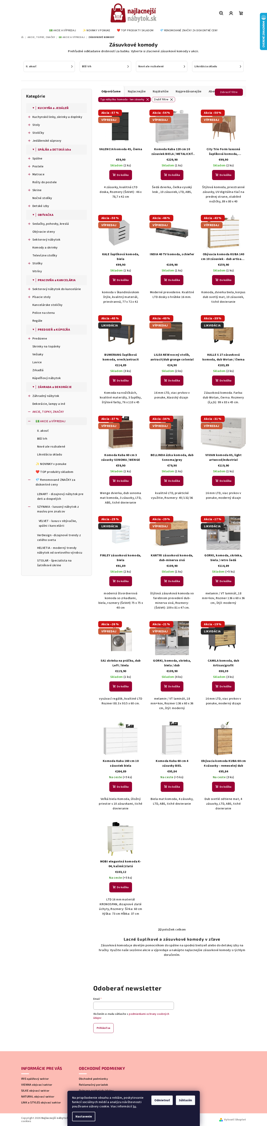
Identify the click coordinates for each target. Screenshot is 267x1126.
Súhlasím (185, 1100)
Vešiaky (37, 354)
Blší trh (42, 438)
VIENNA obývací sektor (36, 1084)
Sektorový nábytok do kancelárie (56, 289)
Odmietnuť (162, 1100)
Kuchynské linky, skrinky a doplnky (57, 117)
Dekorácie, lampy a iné (48, 404)
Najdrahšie (161, 91)
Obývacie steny (43, 232)
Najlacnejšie (137, 91)
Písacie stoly (41, 297)
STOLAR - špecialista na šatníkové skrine (54, 562)
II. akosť (43, 431)
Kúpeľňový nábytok (46, 378)
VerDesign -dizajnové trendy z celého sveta (59, 537)
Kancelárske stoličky (47, 305)
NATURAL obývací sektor (38, 1096)
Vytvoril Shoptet (235, 1120)
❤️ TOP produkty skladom (55, 472)
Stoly (36, 125)
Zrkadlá (38, 370)
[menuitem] (62, 30)
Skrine (37, 190)
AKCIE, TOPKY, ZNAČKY (48, 412)
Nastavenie (83, 1116)
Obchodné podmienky (93, 1078)
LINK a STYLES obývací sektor (41, 1102)
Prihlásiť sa (103, 1028)
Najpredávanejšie (188, 91)
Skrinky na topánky (46, 346)
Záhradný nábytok (45, 396)
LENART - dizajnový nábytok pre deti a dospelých (60, 496)
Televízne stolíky (44, 255)
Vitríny (37, 271)
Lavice (37, 362)
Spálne (37, 158)
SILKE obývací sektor (35, 1090)
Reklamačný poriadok (93, 1084)
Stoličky (38, 133)
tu (134, 1106)
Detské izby (40, 206)
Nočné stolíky (42, 198)
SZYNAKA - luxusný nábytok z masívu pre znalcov (58, 509)
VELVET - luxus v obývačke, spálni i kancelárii (58, 523)
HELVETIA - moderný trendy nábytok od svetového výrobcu (59, 550)
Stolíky (37, 263)
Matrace (38, 174)
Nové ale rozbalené (51, 446)
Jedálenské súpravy (46, 140)
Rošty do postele (44, 182)
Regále (37, 321)
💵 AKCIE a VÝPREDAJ (51, 421)
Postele (38, 166)
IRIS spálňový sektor (35, 1078)
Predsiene (39, 338)
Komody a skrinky (45, 247)
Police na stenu (43, 313)
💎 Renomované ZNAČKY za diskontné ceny (55, 482)
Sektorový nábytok (46, 239)
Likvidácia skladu (49, 454)
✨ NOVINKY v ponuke (51, 464)
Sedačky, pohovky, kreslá (50, 224)
